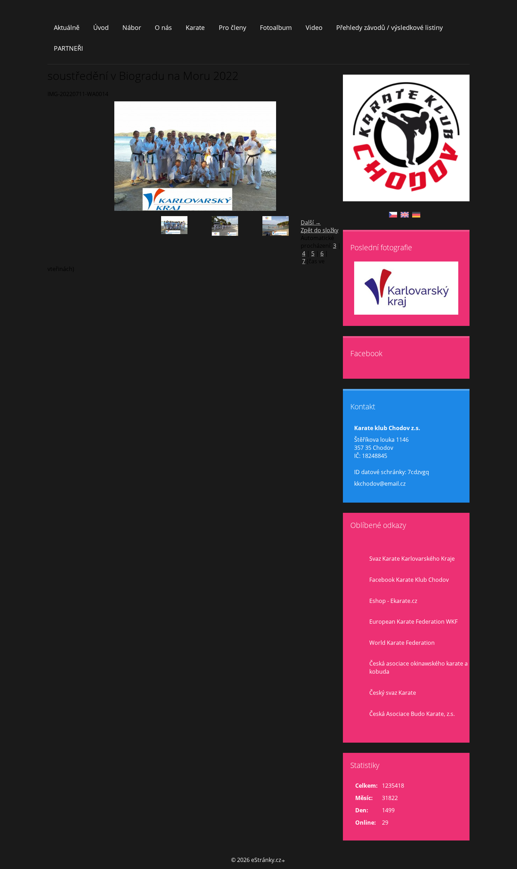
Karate (195, 27)
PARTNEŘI (68, 48)
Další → (311, 222)
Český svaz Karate (392, 693)
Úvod (101, 27)
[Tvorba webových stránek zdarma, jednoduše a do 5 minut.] (283, 861)
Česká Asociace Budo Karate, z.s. (412, 714)
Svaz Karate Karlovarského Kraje (412, 558)
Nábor (131, 27)
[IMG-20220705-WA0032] (275, 239)
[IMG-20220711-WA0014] (174, 239)
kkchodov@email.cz (380, 483)
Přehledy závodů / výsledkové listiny (389, 27)
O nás (163, 27)
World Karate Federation (402, 643)
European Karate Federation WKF (413, 621)
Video (314, 27)
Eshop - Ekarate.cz (393, 601)
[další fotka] (331, 156)
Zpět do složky (319, 230)
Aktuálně (66, 27)
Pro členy (232, 27)
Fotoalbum (276, 27)
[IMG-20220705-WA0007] (225, 239)
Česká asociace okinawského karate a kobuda (418, 667)
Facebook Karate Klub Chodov (409, 580)
